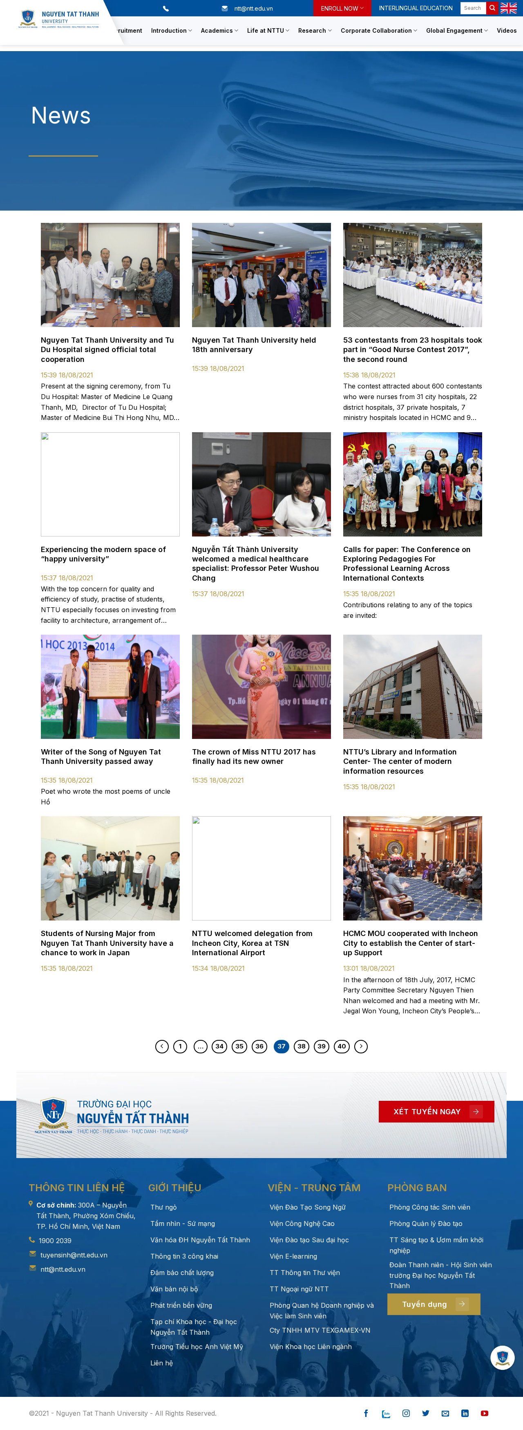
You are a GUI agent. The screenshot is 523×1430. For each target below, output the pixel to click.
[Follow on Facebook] (366, 1414)
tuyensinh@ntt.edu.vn (73, 1255)
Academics (217, 30)
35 (239, 1046)
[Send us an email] (445, 1414)
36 (259, 1046)
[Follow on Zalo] (386, 1414)
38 (301, 1046)
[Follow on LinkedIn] (465, 1414)
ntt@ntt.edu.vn (62, 1269)
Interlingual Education (416, 7)
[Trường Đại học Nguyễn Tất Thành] (58, 18)
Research (312, 30)
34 (219, 1046)
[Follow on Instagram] (406, 1414)
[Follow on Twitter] (425, 1414)
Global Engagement (454, 30)
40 (341, 1046)
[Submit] (492, 8)
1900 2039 (55, 1241)
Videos (507, 30)
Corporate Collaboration (376, 30)
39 (321, 1046)
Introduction (169, 30)
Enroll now (339, 8)
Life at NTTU (265, 30)
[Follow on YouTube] (484, 1414)
